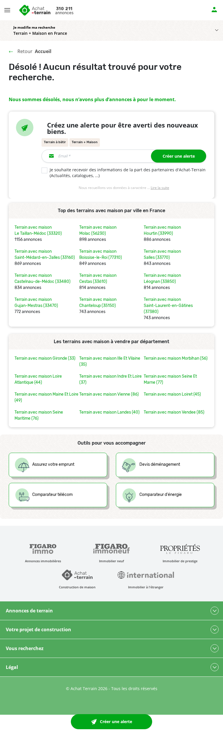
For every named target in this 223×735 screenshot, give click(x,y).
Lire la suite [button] (160, 187)
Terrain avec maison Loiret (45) (172, 394)
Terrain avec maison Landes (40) (109, 412)
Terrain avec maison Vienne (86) (109, 394)
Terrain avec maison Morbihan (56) (176, 358)
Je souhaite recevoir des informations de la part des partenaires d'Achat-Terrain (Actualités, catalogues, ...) (128, 172)
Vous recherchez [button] (25, 648)
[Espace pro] (214, 9)
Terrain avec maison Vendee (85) (174, 412)
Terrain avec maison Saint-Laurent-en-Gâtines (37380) (168, 305)
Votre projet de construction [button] (38, 629)
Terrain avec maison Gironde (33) (45, 358)
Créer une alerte (179, 156)
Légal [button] (12, 667)
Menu (11, 7)
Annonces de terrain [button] (29, 610)
